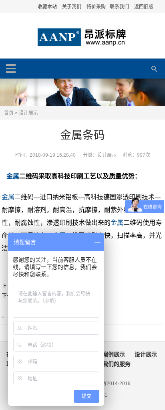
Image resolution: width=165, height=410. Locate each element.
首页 (9, 113)
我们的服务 (117, 364)
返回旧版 (143, 7)
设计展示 (28, 113)
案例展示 (114, 354)
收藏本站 (47, 7)
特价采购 (96, 7)
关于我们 (71, 7)
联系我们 (119, 7)
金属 (12, 176)
